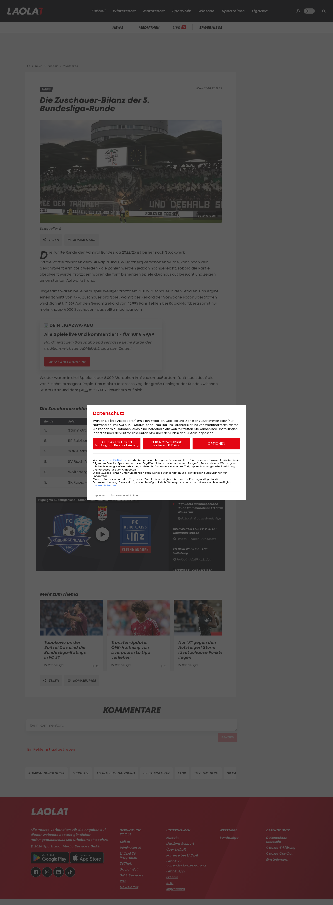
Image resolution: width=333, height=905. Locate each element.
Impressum (100, 495)
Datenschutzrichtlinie (124, 495)
